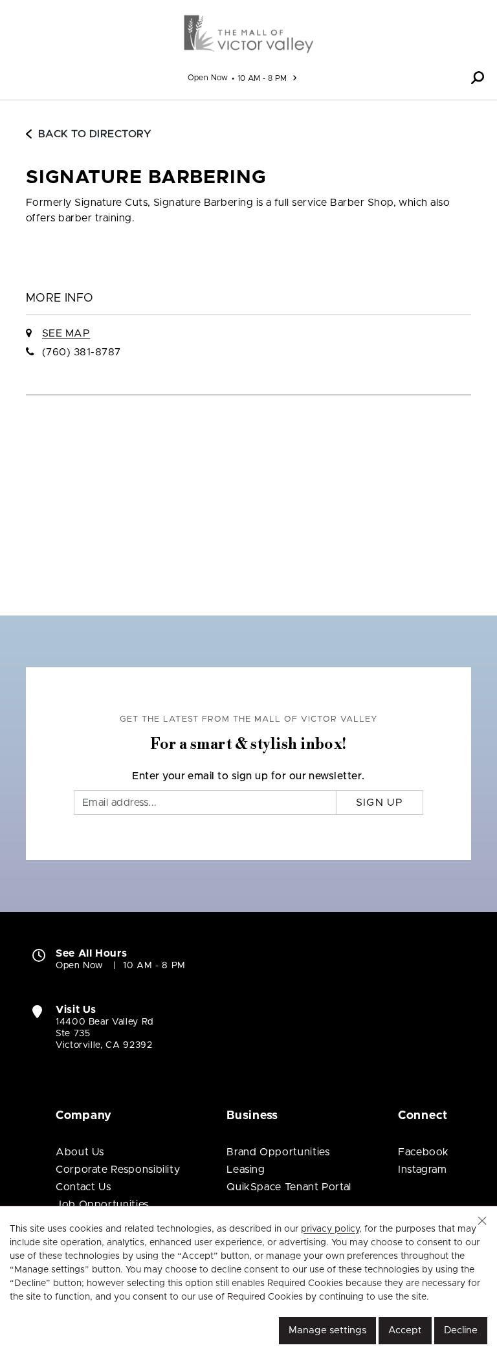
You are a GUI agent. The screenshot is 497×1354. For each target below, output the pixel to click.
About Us (80, 1152)
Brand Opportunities (277, 1152)
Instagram (422, 1169)
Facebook (423, 1152)
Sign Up (379, 802)
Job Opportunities (102, 1204)
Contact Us (83, 1187)
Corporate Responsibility (118, 1169)
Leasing (245, 1169)
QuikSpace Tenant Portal (288, 1187)
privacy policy (330, 1229)
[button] (477, 77)
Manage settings (327, 1330)
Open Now (208, 78)
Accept (405, 1330)
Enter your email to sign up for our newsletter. (248, 776)
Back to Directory (94, 134)
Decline (461, 1330)
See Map (66, 333)
